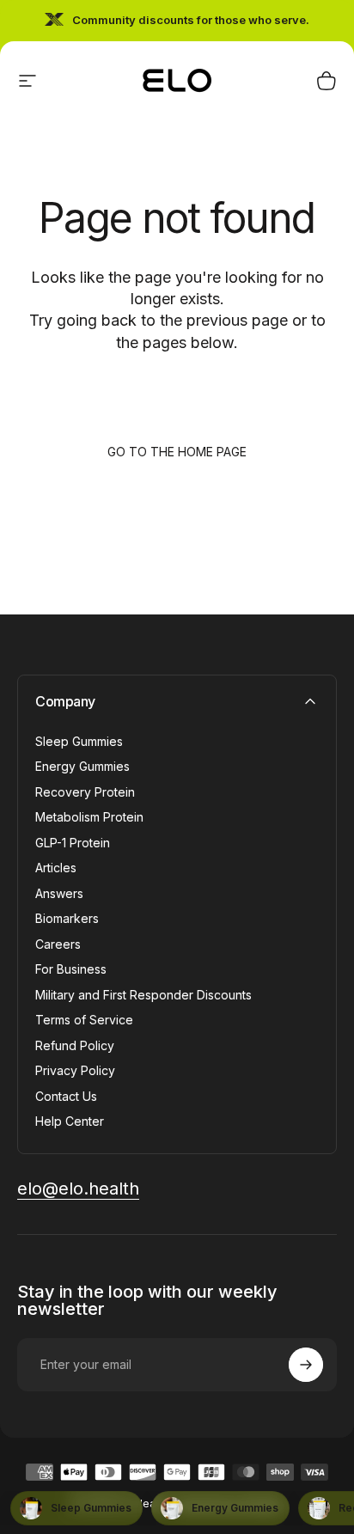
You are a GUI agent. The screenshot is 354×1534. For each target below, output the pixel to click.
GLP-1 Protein (72, 842)
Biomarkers (67, 918)
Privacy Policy (75, 1070)
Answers (59, 893)
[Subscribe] (306, 1365)
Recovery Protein (85, 792)
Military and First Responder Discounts (143, 994)
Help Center (69, 1121)
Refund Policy (74, 1045)
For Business (71, 969)
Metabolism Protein (89, 817)
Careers (58, 944)
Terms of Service (84, 1019)
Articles (55, 867)
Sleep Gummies (79, 741)
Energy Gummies (82, 766)
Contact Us (66, 1096)
